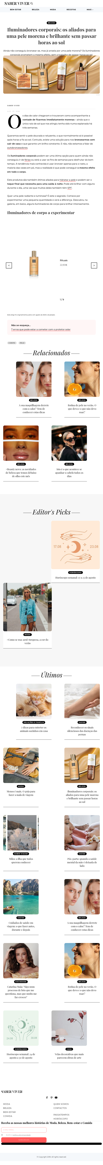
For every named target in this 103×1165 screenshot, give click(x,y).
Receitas (71, 10)
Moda (53, 10)
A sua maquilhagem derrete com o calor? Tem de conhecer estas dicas (34, 409)
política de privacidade (22, 1135)
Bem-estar (15, 10)
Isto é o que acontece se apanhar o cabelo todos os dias (69, 473)
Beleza (35, 10)
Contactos (60, 1108)
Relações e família (34, 722)
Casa (69, 1049)
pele (22, 343)
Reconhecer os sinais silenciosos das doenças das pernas (82, 731)
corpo (12, 343)
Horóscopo (75, 572)
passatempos (61, 1115)
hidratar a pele (68, 180)
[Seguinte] (94, 265)
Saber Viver (13, 106)
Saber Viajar (21, 854)
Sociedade (20, 982)
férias (28, 160)
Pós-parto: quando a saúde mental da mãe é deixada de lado (82, 862)
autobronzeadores (17, 148)
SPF (69, 188)
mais (89, 10)
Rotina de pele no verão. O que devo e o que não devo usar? (82, 409)
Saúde (82, 722)
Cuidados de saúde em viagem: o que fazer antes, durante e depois (21, 926)
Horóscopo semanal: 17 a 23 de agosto (75, 577)
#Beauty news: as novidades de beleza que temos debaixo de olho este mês (21, 473)
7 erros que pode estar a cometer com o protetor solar (41, 329)
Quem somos (61, 1104)
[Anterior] (9, 265)
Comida (7, 1116)
